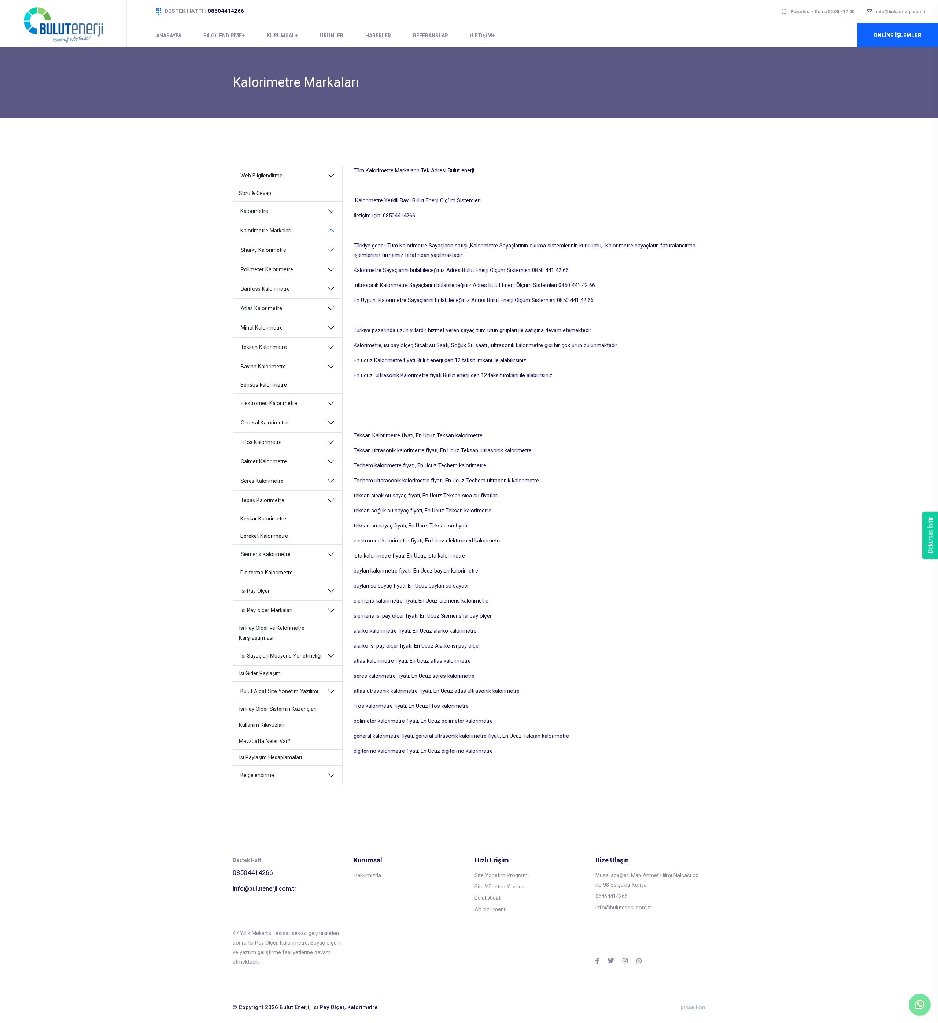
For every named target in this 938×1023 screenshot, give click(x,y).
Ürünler (331, 35)
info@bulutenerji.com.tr (264, 888)
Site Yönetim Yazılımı (499, 886)
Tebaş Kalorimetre (262, 500)
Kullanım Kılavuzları (261, 725)
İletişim (481, 35)
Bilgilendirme (222, 35)
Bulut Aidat (487, 898)
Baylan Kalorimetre (263, 367)
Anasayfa (168, 35)
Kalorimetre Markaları (265, 231)
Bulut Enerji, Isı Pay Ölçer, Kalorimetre (329, 1007)
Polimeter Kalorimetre (267, 269)
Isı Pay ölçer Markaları (266, 610)
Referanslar (430, 35)
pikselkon (692, 1007)
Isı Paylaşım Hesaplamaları (270, 757)
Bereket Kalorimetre (264, 536)
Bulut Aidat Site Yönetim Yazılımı (279, 691)
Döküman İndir (930, 535)
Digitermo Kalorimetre (266, 572)
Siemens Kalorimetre (266, 554)
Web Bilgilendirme (261, 176)
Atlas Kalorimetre (261, 308)
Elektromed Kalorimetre (269, 403)
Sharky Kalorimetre (263, 250)
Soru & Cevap (255, 193)
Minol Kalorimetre (262, 328)
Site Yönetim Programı (501, 875)
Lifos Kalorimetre (261, 442)
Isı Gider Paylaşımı (260, 673)
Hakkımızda (367, 875)
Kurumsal (281, 35)
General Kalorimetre (264, 423)
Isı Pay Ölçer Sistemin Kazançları (278, 709)
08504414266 (226, 11)
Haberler (378, 35)
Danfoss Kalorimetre (265, 289)
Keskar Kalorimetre (263, 518)
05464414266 (611, 896)
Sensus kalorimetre (263, 385)
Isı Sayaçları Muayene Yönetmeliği (280, 656)
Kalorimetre (254, 211)
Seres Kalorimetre (262, 481)
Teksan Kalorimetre (264, 347)
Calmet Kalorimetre (264, 462)
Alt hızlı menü (490, 909)
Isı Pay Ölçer (255, 591)
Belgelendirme (257, 775)
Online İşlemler (898, 35)
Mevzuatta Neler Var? (264, 741)
